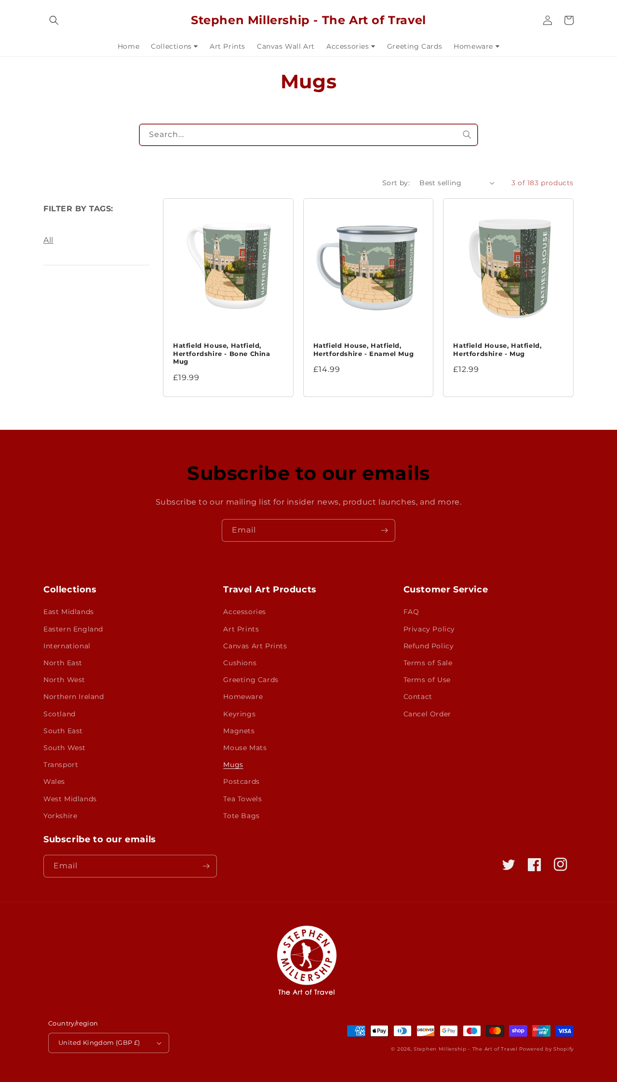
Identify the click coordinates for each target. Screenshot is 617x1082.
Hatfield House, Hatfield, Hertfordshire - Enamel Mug (363, 349)
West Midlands (70, 798)
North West (64, 679)
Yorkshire (60, 815)
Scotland (59, 714)
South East (63, 730)
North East (62, 662)
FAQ (411, 611)
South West (64, 747)
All (48, 240)
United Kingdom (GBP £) (99, 1042)
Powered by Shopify (546, 1049)
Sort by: (396, 182)
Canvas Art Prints (255, 646)
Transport (60, 764)
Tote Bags (241, 815)
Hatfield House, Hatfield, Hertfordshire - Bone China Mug (221, 354)
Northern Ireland (73, 696)
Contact (417, 696)
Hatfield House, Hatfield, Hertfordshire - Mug (497, 349)
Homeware (243, 696)
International (67, 646)
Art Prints (241, 629)
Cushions (239, 662)
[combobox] (308, 135)
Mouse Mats (245, 747)
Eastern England (73, 629)
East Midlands (68, 611)
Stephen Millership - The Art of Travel (466, 1049)
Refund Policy (428, 646)
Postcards (241, 781)
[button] (54, 20)
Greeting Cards (250, 679)
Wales (54, 781)
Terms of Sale (428, 662)
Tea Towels (242, 798)
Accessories (244, 611)
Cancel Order (427, 714)
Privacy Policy (429, 629)
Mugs (233, 764)
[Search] (467, 134)
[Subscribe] (384, 530)
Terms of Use (427, 679)
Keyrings (239, 714)
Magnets (239, 730)
